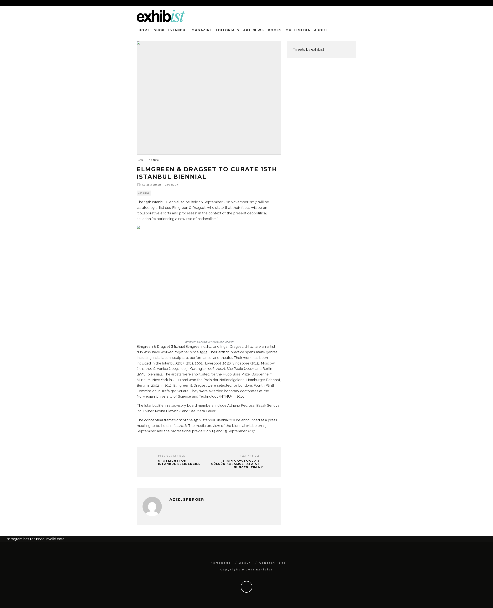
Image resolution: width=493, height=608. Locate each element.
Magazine (202, 30)
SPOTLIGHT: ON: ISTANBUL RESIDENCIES (179, 462)
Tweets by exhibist (308, 49)
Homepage (220, 562)
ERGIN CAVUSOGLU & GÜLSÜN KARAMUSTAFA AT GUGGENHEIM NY (237, 464)
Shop (159, 30)
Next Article (250, 456)
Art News (253, 30)
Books (275, 30)
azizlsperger (151, 185)
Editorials (227, 30)
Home (144, 30)
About (321, 30)
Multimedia (298, 30)
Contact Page (272, 562)
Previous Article (171, 456)
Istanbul (178, 30)
